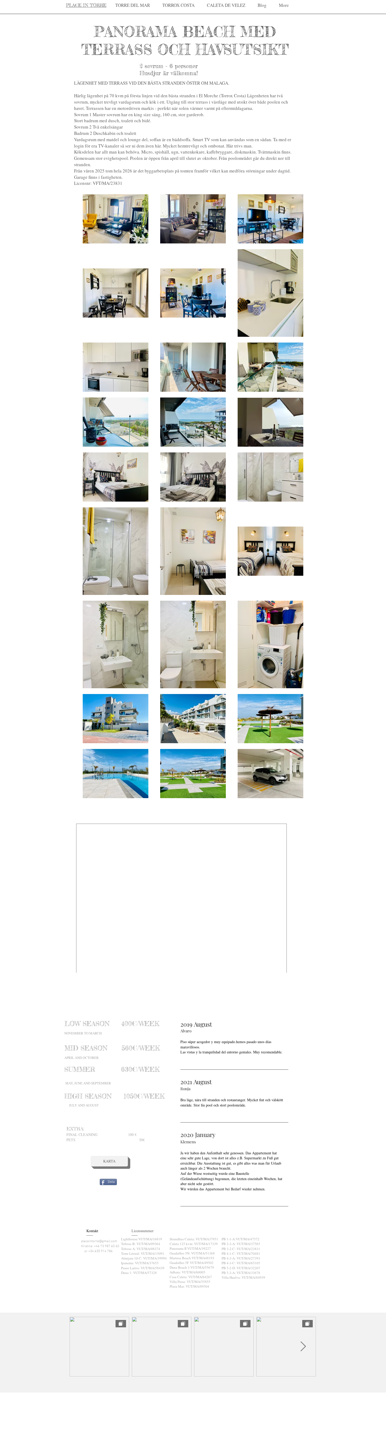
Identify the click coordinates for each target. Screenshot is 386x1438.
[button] (178, 5)
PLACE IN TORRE (86, 5)
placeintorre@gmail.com (99, 1241)
